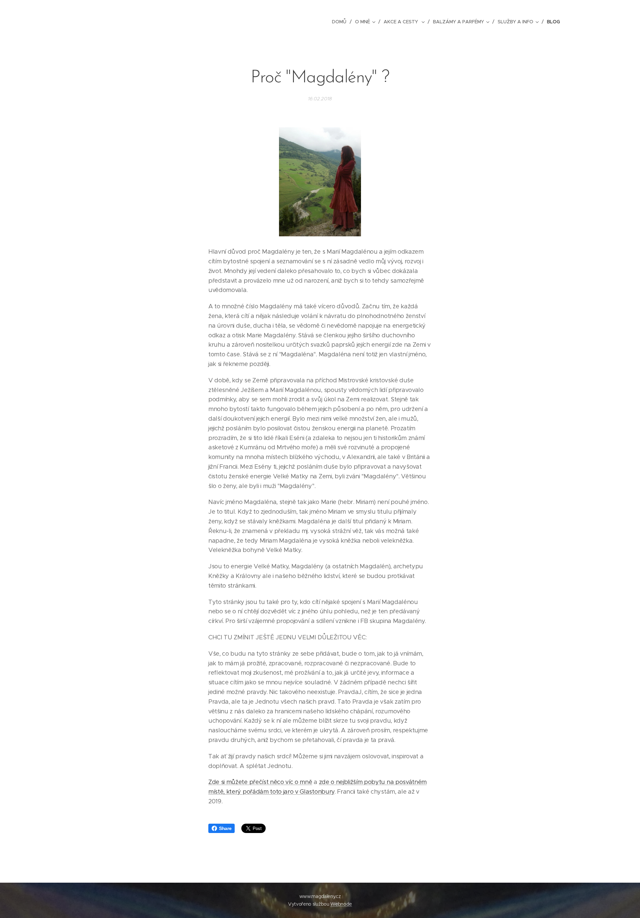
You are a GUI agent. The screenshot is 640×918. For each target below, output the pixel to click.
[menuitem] (341, 21)
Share (225, 828)
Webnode (341, 904)
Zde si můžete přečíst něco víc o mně (260, 782)
